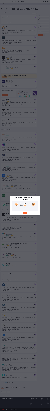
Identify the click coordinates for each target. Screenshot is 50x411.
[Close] (39, 196)
